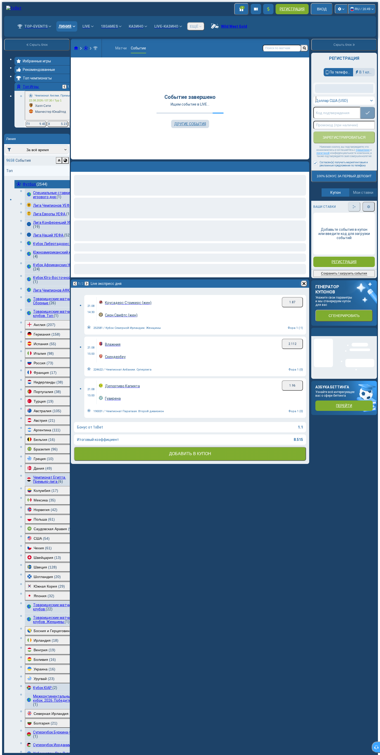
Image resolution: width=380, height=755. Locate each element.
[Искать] (304, 48)
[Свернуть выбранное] (59, 160)
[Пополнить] (268, 9)
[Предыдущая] (64, 87)
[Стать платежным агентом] (256, 9)
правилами (363, 191)
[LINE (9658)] (76, 48)
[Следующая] (88, 166)
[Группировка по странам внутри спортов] (65, 160)
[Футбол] (86, 48)
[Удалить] (304, 165)
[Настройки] (341, 9)
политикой (323, 194)
